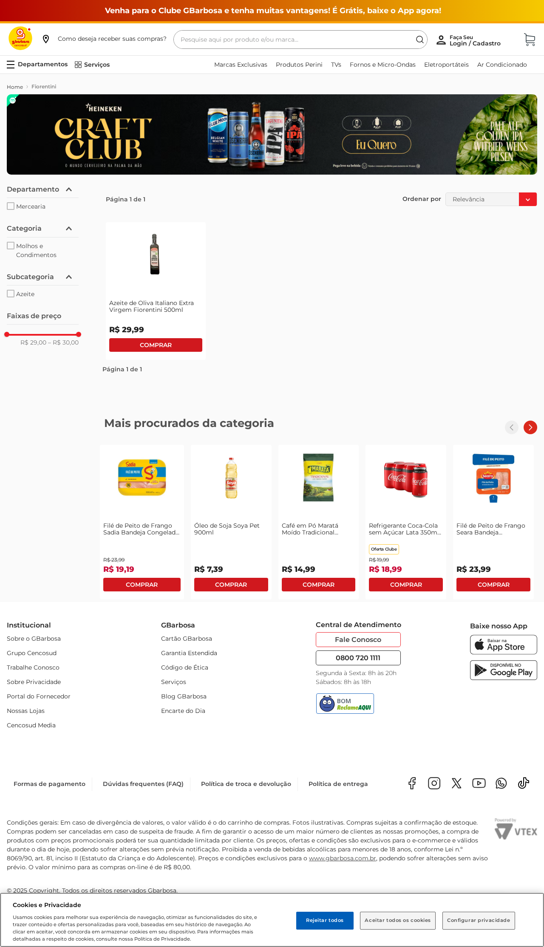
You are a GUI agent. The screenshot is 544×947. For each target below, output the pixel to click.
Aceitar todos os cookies (398, 920)
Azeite (25, 294)
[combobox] (300, 39)
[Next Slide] (530, 427)
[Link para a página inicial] (15, 87)
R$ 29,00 (33, 342)
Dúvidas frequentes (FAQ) (143, 784)
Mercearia (30, 206)
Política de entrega (338, 784)
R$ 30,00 (63, 342)
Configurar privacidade (478, 920)
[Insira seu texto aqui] (501, 784)
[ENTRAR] (476, 40)
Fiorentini (43, 86)
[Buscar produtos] (420, 39)
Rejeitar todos (325, 920)
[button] (104, 38)
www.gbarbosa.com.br (342, 858)
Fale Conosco (358, 640)
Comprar (155, 345)
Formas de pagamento (49, 784)
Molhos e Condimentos (36, 250)
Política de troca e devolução (246, 784)
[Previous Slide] (511, 427)
